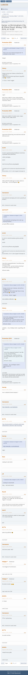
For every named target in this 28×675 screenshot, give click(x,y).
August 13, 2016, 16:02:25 (7, 546)
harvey (4, 387)
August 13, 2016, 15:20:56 (7, 260)
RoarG (4, 492)
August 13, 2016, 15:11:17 (7, 212)
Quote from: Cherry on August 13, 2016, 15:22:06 (14, 344)
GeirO (4, 510)
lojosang (11, 16)
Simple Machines (17, 673)
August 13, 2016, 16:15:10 (7, 598)
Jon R (8, 16)
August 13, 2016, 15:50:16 (7, 438)
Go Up (2, 663)
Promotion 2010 (5, 17)
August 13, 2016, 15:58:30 (7, 476)
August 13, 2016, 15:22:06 (7, 310)
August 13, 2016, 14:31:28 (7, 70)
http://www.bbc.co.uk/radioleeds (9, 407)
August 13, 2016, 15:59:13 (7, 494)
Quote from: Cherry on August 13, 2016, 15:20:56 (14, 313)
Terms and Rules (13, 672)
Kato (3, 457)
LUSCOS (4, 5)
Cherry (4, 68)
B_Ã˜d (4, 279)
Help (8, 672)
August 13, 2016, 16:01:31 (7, 529)
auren (4, 148)
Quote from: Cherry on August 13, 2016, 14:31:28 (14, 285)
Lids (19, 16)
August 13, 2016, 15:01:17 (7, 113)
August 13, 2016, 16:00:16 (7, 512)
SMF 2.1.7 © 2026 (10, 673)
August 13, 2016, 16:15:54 (7, 649)
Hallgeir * (16, 16)
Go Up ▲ (19, 672)
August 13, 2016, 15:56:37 (7, 459)
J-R (3, 474)
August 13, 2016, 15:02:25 (7, 131)
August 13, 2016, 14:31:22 (7, 44)
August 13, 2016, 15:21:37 (7, 281)
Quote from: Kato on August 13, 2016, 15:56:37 (13, 479)
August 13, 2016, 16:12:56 (7, 581)
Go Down (3, 38)
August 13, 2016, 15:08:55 (7, 195)
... (16, 38)
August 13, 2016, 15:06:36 (7, 178)
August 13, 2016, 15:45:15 (7, 389)
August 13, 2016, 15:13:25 (7, 235)
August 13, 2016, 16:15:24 (7, 615)
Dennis (21, 16)
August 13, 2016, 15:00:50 (7, 92)
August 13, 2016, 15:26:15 (7, 340)
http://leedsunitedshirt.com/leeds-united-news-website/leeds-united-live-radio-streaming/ (13, 425)
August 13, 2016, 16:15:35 (7, 632)
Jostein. (4, 596)
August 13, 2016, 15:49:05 (7, 421)
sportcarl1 (5, 210)
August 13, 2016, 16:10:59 (7, 563)
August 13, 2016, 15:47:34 (7, 404)
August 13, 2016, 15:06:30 (7, 150)
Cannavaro (5, 193)
